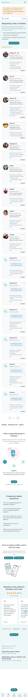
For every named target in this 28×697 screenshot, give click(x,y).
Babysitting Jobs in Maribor (9, 646)
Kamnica (4, 653)
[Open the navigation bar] (25, 2)
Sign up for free (14, 43)
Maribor (4, 660)
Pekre (9, 653)
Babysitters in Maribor (7, 648)
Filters (24, 18)
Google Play (19, 558)
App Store (9, 558)
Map (15, 689)
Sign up (14, 481)
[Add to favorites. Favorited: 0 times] (23, 76)
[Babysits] (6, 2)
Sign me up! (14, 634)
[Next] (18, 418)
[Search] (3, 18)
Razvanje (13, 653)
